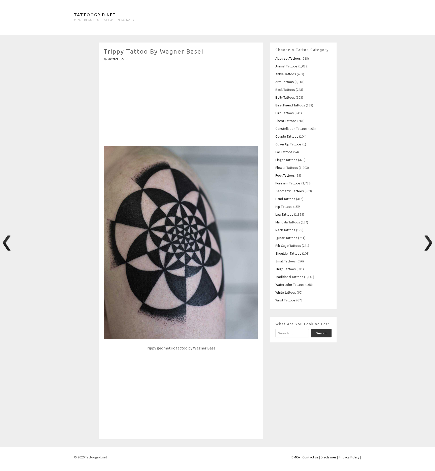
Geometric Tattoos (289, 191)
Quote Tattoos (286, 238)
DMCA (296, 457)
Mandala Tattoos (287, 222)
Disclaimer (328, 457)
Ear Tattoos (284, 152)
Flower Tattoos (286, 167)
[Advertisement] (181, 101)
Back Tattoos (285, 89)
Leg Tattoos (284, 214)
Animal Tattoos (286, 66)
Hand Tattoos (285, 199)
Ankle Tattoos (285, 74)
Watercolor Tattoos (290, 284)
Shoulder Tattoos (288, 253)
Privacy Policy (349, 457)
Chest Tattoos (286, 121)
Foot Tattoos (285, 175)
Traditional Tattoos (289, 276)
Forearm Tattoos (288, 183)
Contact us (310, 457)
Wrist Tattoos (285, 300)
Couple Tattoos (286, 136)
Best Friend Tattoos (290, 105)
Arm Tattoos (284, 82)
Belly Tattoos (285, 97)
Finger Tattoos (286, 160)
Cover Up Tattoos (288, 144)
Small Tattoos (285, 261)
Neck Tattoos (285, 230)
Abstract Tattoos (288, 58)
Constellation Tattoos (291, 128)
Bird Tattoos (284, 113)
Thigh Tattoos (285, 269)
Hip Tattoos (284, 206)
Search (321, 333)
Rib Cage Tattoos (288, 245)
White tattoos (285, 292)
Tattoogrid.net (95, 15)
